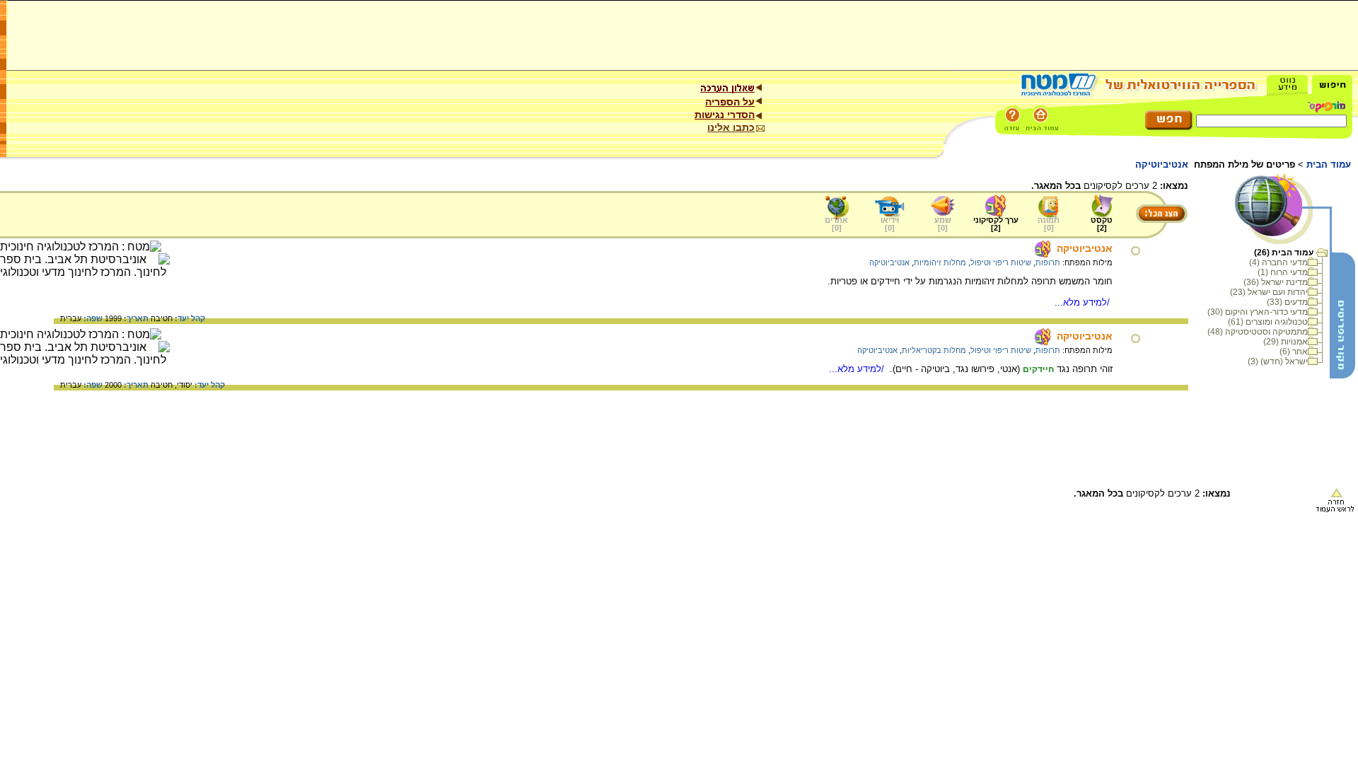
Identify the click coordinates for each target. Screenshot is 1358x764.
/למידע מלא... (1084, 302)
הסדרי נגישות (725, 114)
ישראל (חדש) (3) (1278, 361)
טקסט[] (1102, 224)
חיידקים (1038, 369)
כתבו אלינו (731, 127)
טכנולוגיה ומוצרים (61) (1268, 322)
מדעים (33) (1287, 302)
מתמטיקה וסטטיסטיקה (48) (1257, 332)
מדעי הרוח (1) (1283, 272)
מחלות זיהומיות (940, 262)
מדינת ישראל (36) (1275, 282)
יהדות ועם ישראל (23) (1269, 292)
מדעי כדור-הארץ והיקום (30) (1257, 312)
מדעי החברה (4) (1278, 262)
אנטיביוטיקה (1085, 248)
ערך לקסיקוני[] (995, 224)
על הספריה (730, 102)
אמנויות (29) (1285, 342)
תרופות (1047, 262)
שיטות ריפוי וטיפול (1000, 262)
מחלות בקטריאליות (934, 350)
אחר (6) (1293, 352)
